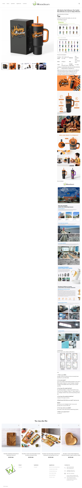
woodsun (6, 486)
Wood (8, 3)
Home (4, 3)
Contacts (25, 3)
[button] (79, 3)
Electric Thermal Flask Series (54, 467)
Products (20, 467)
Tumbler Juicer (52, 477)
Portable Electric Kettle (53, 469)
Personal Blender (52, 475)
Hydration (13, 3)
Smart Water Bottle (52, 473)
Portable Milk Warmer (53, 471)
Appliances (19, 3)
